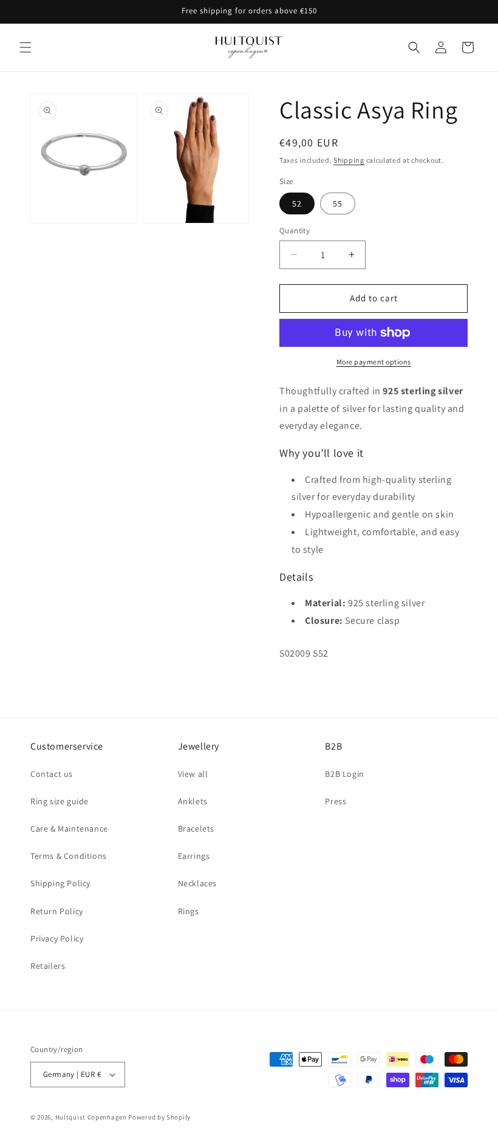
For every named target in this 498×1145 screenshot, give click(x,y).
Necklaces (197, 883)
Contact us (51, 773)
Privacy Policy (56, 938)
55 (338, 203)
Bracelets (196, 828)
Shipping (348, 160)
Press (335, 801)
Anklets (193, 801)
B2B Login (344, 773)
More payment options (373, 361)
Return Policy (56, 911)
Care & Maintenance (69, 828)
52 (297, 203)
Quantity (294, 230)
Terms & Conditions (68, 855)
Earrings (194, 855)
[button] (25, 47)
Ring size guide (59, 801)
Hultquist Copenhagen (91, 1117)
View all (193, 773)
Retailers (47, 965)
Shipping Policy (60, 883)
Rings (188, 911)
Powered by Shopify (159, 1117)
